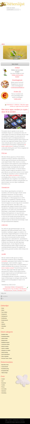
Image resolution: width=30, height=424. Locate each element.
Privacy (3, 386)
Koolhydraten (22, 419)
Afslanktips (3, 326)
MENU (3, 44)
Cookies (3, 384)
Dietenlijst (12, 4)
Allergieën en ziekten (5, 350)
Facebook (5, 296)
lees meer (15, 64)
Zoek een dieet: (11, 7)
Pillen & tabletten (5, 356)
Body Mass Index (5, 364)
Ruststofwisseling (5, 368)
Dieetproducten (8, 290)
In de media (3, 388)
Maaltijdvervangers (5, 342)
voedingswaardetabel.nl (17, 87)
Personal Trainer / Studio (6, 358)
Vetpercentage (4, 372)
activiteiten (4, 261)
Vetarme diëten (4, 338)
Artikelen (16, 104)
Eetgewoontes (4, 340)
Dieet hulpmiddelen (5, 354)
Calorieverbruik (4, 366)
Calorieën (10, 419)
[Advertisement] (15, 27)
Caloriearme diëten (5, 344)
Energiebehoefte (4, 370)
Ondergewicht (6, 288)
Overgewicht (19, 287)
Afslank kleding (4, 352)
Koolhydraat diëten (5, 336)
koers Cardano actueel (8, 268)
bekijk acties (17, 99)
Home (2, 308)
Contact (3, 379)
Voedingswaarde (16, 419)
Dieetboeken (23, 288)
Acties (15, 290)
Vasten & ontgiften (5, 348)
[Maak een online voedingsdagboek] (15, 53)
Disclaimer (3, 383)
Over (2, 381)
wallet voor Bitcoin (14, 175)
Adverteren (3, 390)
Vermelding (3, 392)
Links (24, 290)
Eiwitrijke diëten (4, 334)
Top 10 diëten (15, 288)
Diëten (13, 287)
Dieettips (19, 290)
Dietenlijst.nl (10, 104)
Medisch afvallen (5, 346)
